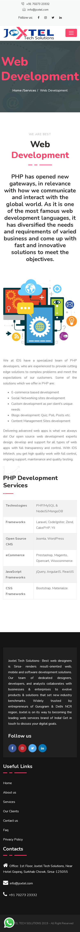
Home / (18, 90)
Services (29, 90)
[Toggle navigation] (71, 33)
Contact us (10, 820)
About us (9, 792)
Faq (5, 830)
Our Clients (11, 811)
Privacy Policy (13, 839)
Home (7, 783)
